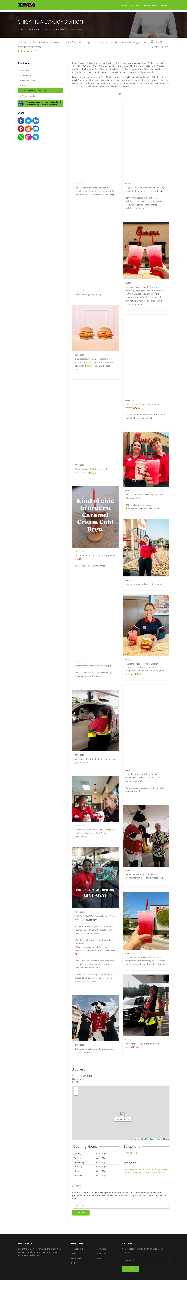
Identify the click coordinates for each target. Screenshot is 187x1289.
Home (124, 5)
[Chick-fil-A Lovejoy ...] (121, 1113)
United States (33, 29)
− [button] (76, 1093)
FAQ (73, 1263)
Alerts (24, 85)
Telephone (26, 75)
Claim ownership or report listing (35, 90)
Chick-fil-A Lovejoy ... (122, 1119)
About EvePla (77, 1249)
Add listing (102, 1253)
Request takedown (29, 96)
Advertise (101, 1249)
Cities (136, 5)
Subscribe (81, 1212)
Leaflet (137, 1139)
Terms (74, 1253)
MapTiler (145, 1139)
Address (25, 70)
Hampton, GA (49, 29)
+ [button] (76, 1089)
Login (164, 5)
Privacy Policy (77, 1258)
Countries (151, 5)
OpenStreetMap (155, 1139)
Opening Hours (28, 80)
